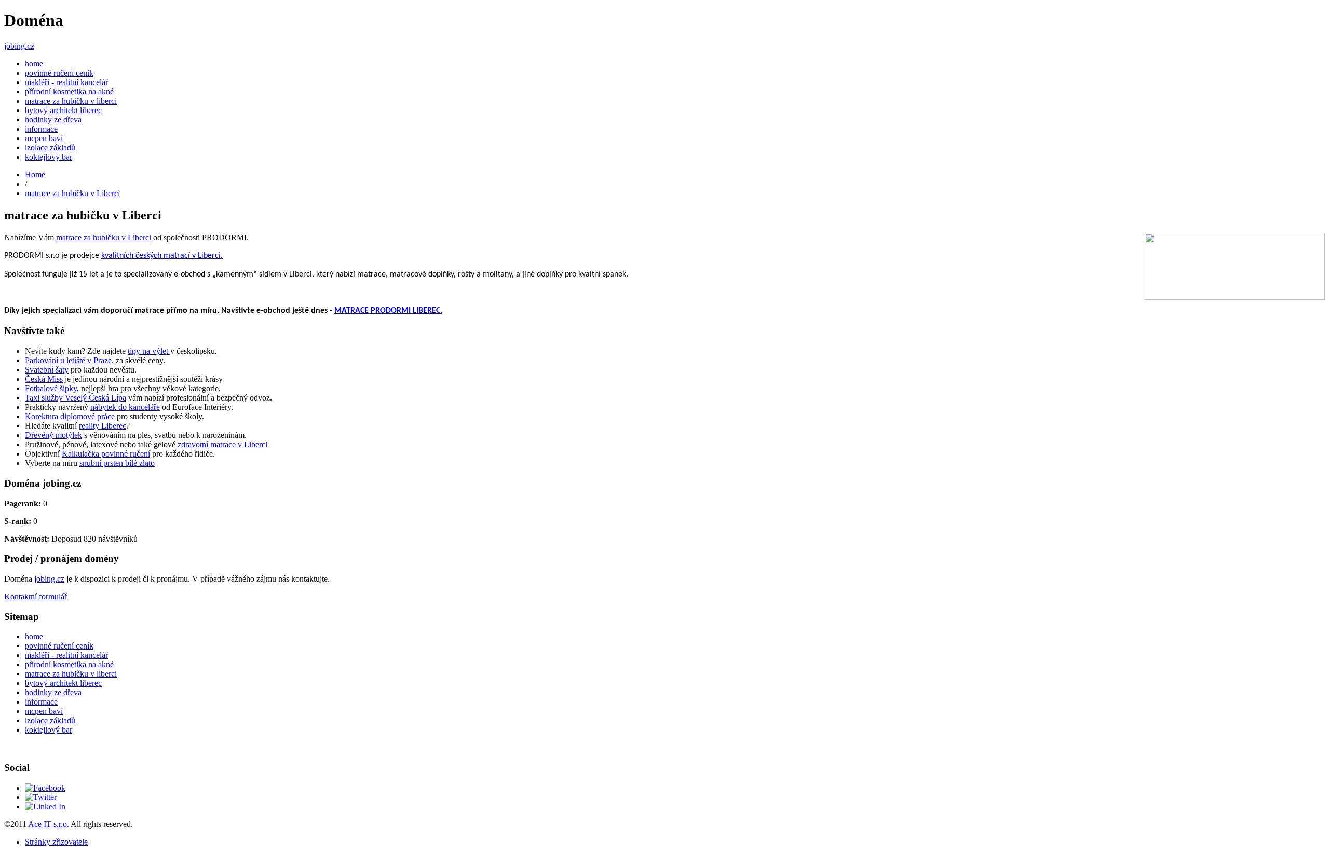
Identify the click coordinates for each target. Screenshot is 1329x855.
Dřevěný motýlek (53, 435)
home (34, 63)
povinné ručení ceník (59, 72)
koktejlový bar (48, 157)
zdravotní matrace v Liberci (222, 444)
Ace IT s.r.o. (48, 824)
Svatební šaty (47, 369)
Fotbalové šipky (51, 388)
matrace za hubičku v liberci (71, 100)
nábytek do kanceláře (125, 407)
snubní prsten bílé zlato (117, 463)
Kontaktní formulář (35, 596)
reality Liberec (102, 425)
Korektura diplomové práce (70, 416)
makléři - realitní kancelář (66, 82)
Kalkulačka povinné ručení (106, 453)
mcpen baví (44, 138)
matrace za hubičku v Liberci (72, 193)
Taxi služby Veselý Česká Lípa (75, 397)
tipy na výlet (149, 351)
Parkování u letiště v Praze (68, 360)
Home (35, 174)
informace (41, 129)
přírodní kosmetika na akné (69, 91)
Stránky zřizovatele (56, 841)
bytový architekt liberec (63, 110)
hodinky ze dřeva (53, 119)
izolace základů (50, 147)
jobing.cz (19, 46)
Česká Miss (44, 379)
